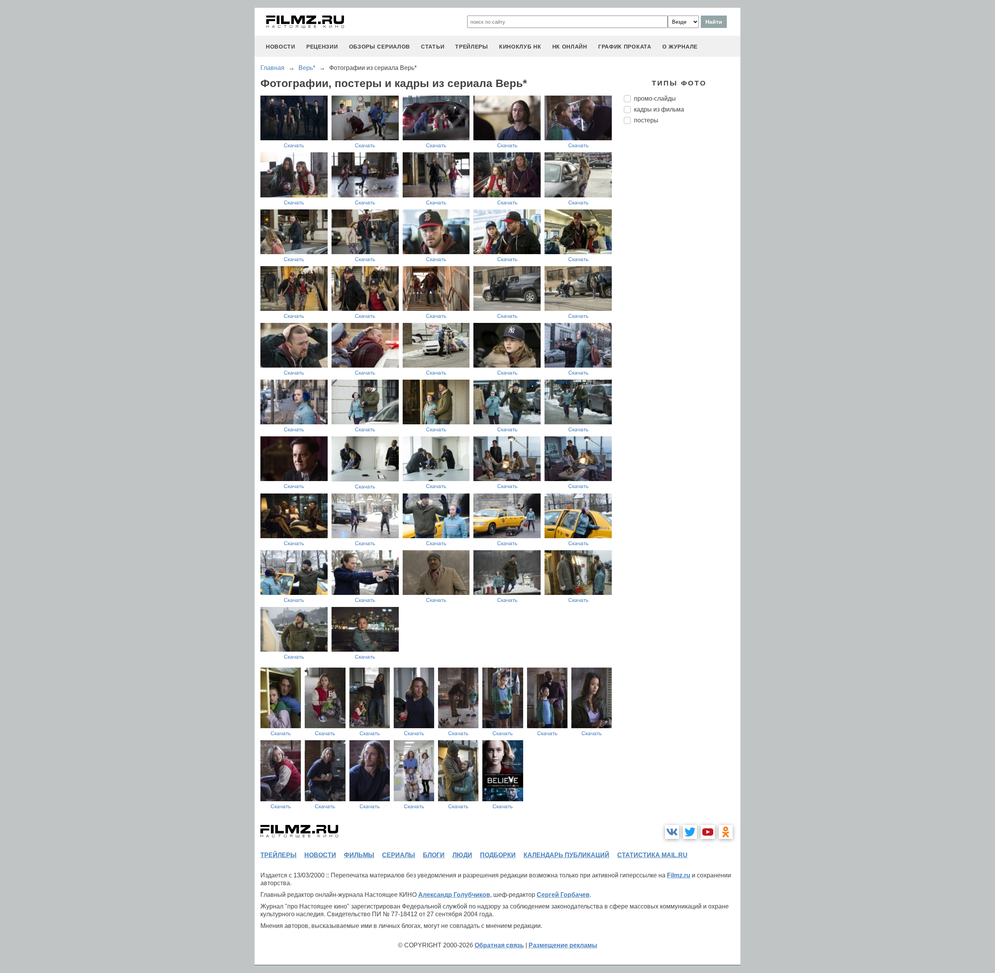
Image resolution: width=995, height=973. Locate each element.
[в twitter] (690, 832)
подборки (498, 855)
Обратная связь (499, 945)
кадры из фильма (659, 109)
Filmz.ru (678, 875)
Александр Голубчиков (454, 894)
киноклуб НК (520, 47)
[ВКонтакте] (672, 832)
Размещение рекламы (563, 945)
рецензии (322, 47)
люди (462, 855)
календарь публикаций (566, 855)
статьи (432, 47)
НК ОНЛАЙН (569, 47)
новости (280, 47)
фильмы (359, 855)
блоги (434, 855)
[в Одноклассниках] (726, 832)
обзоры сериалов (379, 47)
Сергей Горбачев (563, 894)
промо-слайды (655, 98)
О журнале (680, 47)
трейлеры (471, 47)
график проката (624, 47)
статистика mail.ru (652, 855)
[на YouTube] (708, 832)
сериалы (398, 855)
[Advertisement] (682, 260)
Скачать (294, 145)
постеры (646, 120)
